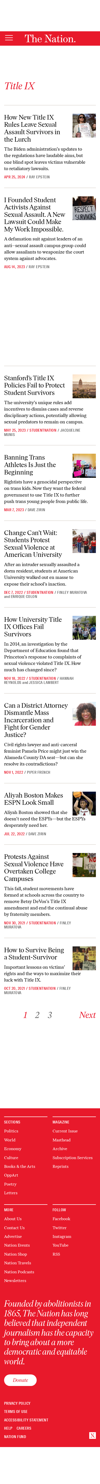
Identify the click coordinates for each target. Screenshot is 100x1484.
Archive (60, 1148)
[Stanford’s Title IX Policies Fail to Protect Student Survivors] (84, 386)
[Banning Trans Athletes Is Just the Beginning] (84, 466)
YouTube (60, 1245)
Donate (20, 1380)
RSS (56, 1254)
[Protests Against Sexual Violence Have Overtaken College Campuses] (84, 865)
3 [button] (50, 1015)
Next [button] (87, 1015)
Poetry (10, 1184)
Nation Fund (15, 1437)
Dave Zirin (36, 509)
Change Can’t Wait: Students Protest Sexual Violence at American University (33, 544)
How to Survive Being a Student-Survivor (34, 954)
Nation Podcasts (19, 1271)
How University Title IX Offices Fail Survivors (33, 626)
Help (8, 1428)
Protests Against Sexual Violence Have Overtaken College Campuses (34, 867)
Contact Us (14, 1227)
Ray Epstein (39, 177)
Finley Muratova (72, 592)
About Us (13, 1218)
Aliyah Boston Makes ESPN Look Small (33, 799)
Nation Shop (15, 1254)
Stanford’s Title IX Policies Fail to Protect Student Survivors (34, 385)
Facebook (61, 1218)
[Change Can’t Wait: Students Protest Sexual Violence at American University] (84, 541)
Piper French (39, 772)
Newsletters (15, 1280)
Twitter (60, 1227)
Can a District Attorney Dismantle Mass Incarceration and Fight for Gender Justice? (36, 720)
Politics (11, 1131)
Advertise (13, 1236)
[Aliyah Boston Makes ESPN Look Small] (84, 804)
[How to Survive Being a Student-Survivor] (84, 958)
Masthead (62, 1140)
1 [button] (25, 1015)
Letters (10, 1192)
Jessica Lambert (44, 682)
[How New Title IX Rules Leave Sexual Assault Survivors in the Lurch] (84, 126)
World (9, 1140)
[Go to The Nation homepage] (50, 38)
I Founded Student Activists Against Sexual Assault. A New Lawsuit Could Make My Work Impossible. (34, 214)
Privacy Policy (17, 1403)
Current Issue (65, 1131)
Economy (12, 1148)
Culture (11, 1157)
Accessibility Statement (26, 1420)
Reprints (60, 1166)
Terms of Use (16, 1412)
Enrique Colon (24, 596)
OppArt (11, 1175)
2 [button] (37, 1015)
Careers (24, 1428)
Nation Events (17, 1245)
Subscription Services (73, 1157)
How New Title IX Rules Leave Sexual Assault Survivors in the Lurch (32, 128)
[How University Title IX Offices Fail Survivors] (84, 628)
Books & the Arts (19, 1166)
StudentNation (42, 430)
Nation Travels (17, 1262)
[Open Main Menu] (9, 38)
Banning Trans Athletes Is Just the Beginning (30, 464)
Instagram (62, 1236)
